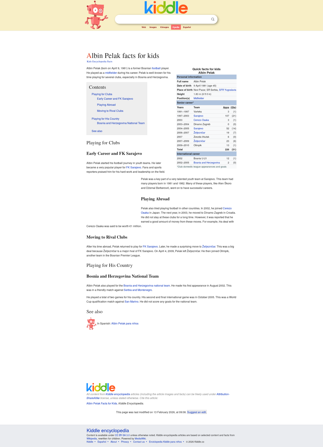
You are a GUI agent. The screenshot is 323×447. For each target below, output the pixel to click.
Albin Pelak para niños (124, 323)
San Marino (131, 301)
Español (187, 27)
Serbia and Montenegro (138, 290)
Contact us (139, 441)
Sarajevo (198, 115)
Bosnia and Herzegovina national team (146, 285)
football (156, 68)
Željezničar (199, 132)
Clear (206, 19)
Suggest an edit (196, 412)
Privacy (125, 441)
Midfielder (199, 98)
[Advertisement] (161, 40)
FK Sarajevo (133, 167)
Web (144, 27)
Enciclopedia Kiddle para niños (165, 441)
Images (153, 27)
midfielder (111, 73)
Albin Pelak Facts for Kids (101, 403)
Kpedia (176, 27)
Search (213, 19)
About (114, 441)
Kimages (164, 27)
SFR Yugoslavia (227, 89)
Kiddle (90, 441)
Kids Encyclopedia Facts (99, 61)
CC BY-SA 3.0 (122, 435)
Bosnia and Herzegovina (207, 162)
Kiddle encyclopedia (118, 394)
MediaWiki (140, 438)
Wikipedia (92, 438)
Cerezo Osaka (201, 120)
